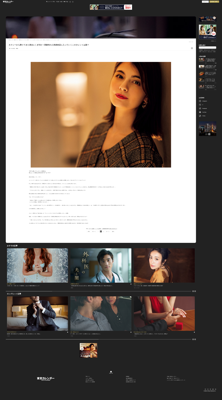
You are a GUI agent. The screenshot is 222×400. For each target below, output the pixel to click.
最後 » (113, 231)
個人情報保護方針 (129, 378)
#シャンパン (210, 51)
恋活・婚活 (59, 1)
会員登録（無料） (214, 1)
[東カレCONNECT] (111, 7)
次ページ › (108, 231)
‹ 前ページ (94, 231)
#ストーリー (205, 51)
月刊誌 (66, 1)
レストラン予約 (51, 1)
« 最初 (88, 231)
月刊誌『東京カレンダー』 (172, 376)
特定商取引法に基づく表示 (131, 381)
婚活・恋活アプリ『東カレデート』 (173, 378)
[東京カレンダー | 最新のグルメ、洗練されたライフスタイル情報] (24, 2)
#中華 (200, 51)
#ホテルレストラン (207, 49)
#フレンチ (213, 49)
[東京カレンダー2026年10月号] (88, 350)
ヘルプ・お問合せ (89, 378)
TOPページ (88, 376)
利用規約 (127, 376)
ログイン (205, 1)
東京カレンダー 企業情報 (90, 381)
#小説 (214, 51)
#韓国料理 (201, 49)
